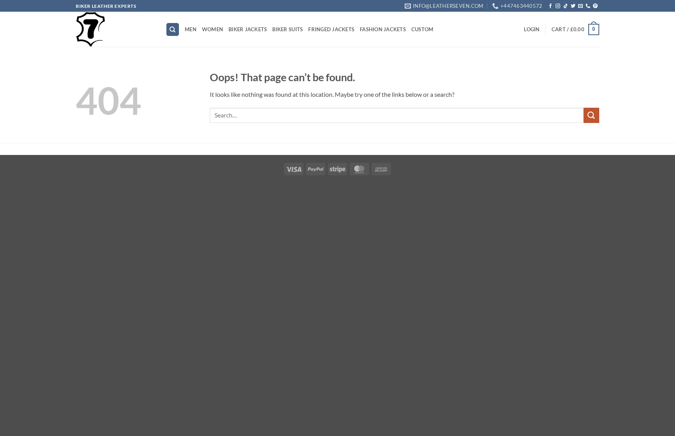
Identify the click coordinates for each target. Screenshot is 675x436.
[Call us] (588, 6)
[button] (531, 29)
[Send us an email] (580, 6)
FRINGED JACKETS (331, 29)
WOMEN (212, 29)
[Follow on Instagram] (557, 6)
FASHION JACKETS (383, 29)
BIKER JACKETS (248, 29)
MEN (190, 29)
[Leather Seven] (115, 29)
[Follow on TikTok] (565, 6)
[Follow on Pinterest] (595, 6)
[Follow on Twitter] (573, 6)
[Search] (172, 29)
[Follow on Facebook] (550, 6)
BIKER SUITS (287, 29)
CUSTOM (422, 29)
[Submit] (591, 115)
